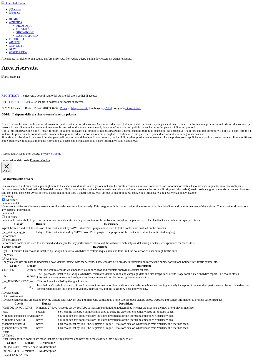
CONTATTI (16, 45)
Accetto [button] (20, 153)
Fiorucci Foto (133, 108)
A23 (108, 108)
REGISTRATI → (11, 95)
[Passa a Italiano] (15, 9)
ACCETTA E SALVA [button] (14, 354)
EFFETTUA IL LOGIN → (17, 101)
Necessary (12, 199)
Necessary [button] (7, 196)
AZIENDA (15, 22)
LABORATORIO (27, 35)
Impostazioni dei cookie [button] (15, 160)
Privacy (64, 108)
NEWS (13, 49)
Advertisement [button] (10, 292)
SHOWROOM (25, 32)
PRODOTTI (16, 39)
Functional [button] (7, 213)
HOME (13, 19)
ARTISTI (14, 42)
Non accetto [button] (33, 153)
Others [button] (5, 331)
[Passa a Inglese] (14, 12)
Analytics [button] (7, 254)
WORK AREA (18, 52)
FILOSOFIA (24, 25)
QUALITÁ (23, 29)
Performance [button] (8, 236)
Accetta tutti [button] (8, 153)
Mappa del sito (79, 108)
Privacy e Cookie (51, 153)
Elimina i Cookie (40, 160)
